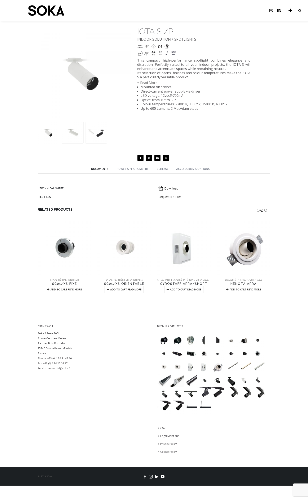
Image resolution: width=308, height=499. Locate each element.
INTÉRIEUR (64, 279)
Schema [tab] (162, 169)
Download (170, 188)
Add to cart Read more (67, 289)
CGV (163, 428)
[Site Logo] (46, 10)
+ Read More (147, 82)
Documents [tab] (100, 169)
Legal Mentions (169, 436)
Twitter (149, 158)
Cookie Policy (168, 452)
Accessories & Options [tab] (193, 169)
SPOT (263, 279)
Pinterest (166, 158)
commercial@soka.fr (58, 368)
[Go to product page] (66, 248)
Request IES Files (169, 197)
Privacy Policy (168, 444)
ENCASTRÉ (52, 279)
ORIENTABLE (78, 279)
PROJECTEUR (252, 279)
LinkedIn (157, 158)
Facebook (140, 158)
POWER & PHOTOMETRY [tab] (133, 169)
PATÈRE (240, 279)
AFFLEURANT (105, 279)
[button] (300, 10)
